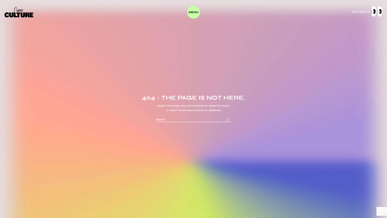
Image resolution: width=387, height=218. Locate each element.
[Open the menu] (193, 12)
